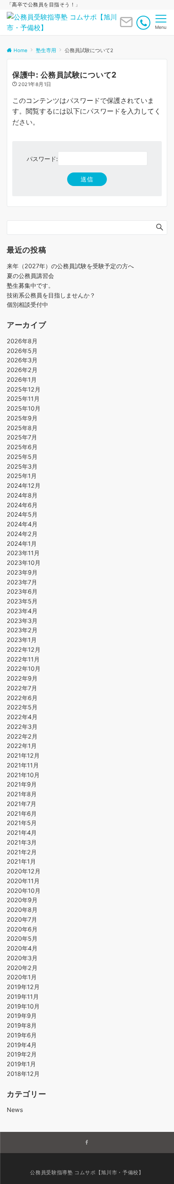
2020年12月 (24, 871)
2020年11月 (23, 880)
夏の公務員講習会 (30, 275)
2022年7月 (22, 688)
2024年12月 (24, 485)
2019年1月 (21, 1063)
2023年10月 (24, 562)
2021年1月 (21, 861)
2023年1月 (22, 639)
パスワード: (42, 158)
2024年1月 (22, 543)
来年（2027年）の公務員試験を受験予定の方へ (70, 266)
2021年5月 (22, 822)
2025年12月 (24, 389)
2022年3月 (22, 726)
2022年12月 (24, 649)
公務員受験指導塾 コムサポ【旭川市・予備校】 (87, 1173)
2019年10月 (23, 1006)
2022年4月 (22, 716)
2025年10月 (24, 408)
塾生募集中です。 (30, 285)
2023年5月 (22, 601)
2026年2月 (22, 369)
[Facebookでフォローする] (87, 1143)
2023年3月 (22, 620)
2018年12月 (23, 1073)
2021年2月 (22, 852)
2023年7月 (22, 582)
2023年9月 (22, 572)
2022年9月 (22, 678)
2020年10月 (24, 890)
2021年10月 (23, 774)
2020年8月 (22, 909)
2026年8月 (22, 341)
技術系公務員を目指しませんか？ (51, 295)
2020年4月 (22, 948)
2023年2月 (22, 630)
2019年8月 (22, 1025)
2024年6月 (22, 505)
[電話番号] (143, 23)
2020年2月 (22, 967)
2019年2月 (22, 1054)
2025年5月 (22, 456)
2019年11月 (23, 996)
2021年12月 (23, 755)
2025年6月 (22, 446)
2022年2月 (22, 736)
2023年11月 (23, 552)
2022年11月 (23, 659)
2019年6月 (22, 1035)
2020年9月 (22, 899)
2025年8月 (22, 427)
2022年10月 (24, 668)
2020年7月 (22, 919)
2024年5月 (22, 514)
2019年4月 (22, 1044)
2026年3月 (22, 360)
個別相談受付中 (27, 304)
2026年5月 (22, 350)
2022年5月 (22, 707)
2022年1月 (22, 745)
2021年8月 (22, 794)
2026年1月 (22, 379)
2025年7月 (22, 437)
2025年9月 (22, 418)
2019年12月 (23, 986)
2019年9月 (22, 1015)
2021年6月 (22, 813)
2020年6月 (22, 929)
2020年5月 (22, 938)
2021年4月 (22, 832)
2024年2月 (22, 533)
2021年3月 (22, 842)
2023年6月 (22, 591)
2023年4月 (22, 610)
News (15, 1109)
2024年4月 (22, 524)
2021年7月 (21, 803)
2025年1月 (22, 475)
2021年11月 (23, 765)
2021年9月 (22, 784)
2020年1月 (22, 977)
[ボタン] (126, 25)
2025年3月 (22, 466)
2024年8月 (22, 495)
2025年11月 (23, 398)
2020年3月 (22, 958)
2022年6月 (22, 697)
